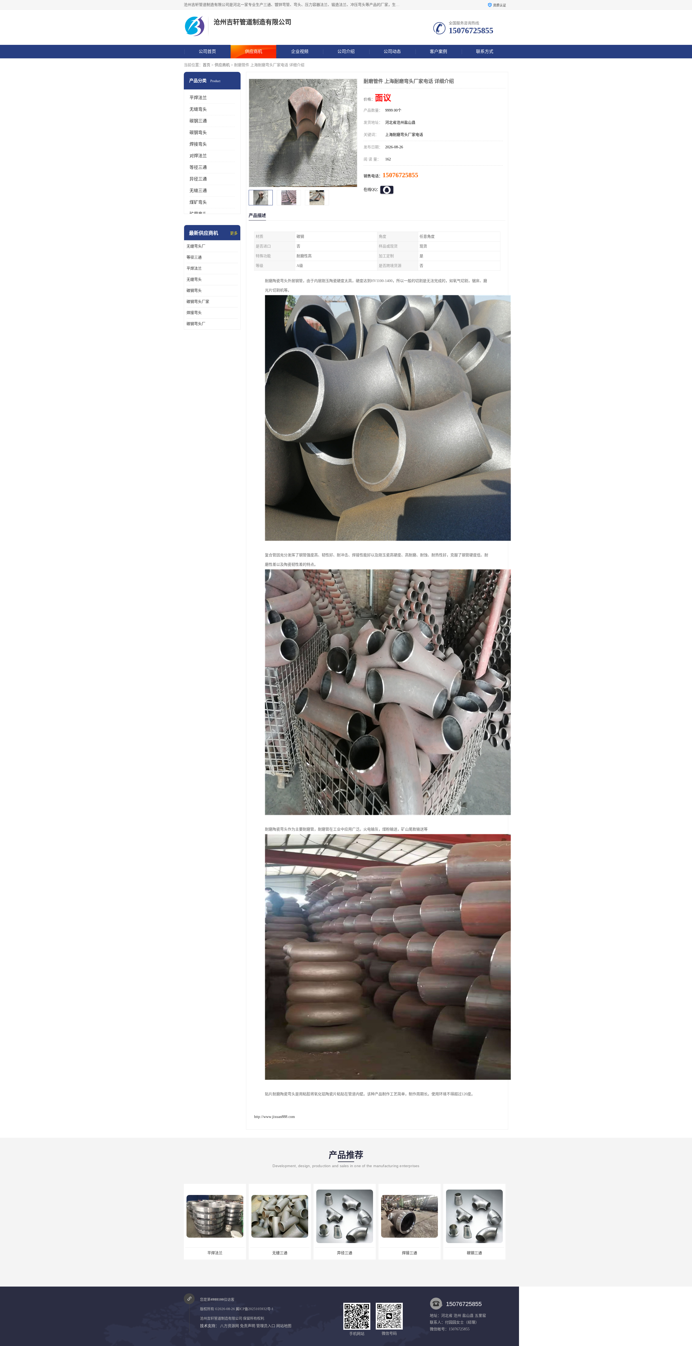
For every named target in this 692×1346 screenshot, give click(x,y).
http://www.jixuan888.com (274, 1117)
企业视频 (299, 51)
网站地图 (283, 1326)
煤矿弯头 (198, 202)
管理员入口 (265, 1326)
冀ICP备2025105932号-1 (255, 1309)
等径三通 (198, 167)
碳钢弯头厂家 (198, 302)
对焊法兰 (198, 155)
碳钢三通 (198, 121)
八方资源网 (229, 1326)
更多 (234, 233)
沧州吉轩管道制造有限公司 (221, 1318)
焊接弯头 (198, 144)
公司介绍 (346, 51)
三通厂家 (474, 1253)
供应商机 (253, 51)
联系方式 (484, 51)
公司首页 (207, 51)
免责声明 (247, 1326)
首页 (206, 65)
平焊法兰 (198, 97)
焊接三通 (344, 1253)
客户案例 (438, 51)
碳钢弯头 (198, 132)
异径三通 (198, 179)
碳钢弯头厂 (196, 324)
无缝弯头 (198, 109)
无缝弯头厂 (196, 246)
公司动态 (392, 51)
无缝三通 (198, 190)
